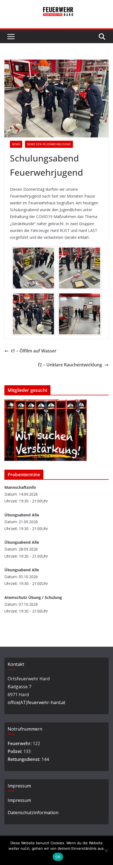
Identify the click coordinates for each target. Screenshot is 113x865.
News (16, 144)
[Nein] (106, 850)
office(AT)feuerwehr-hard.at (36, 702)
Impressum (19, 800)
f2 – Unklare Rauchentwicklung (70, 365)
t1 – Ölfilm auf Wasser (33, 351)
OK (58, 857)
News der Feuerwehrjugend (49, 144)
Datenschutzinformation (33, 813)
